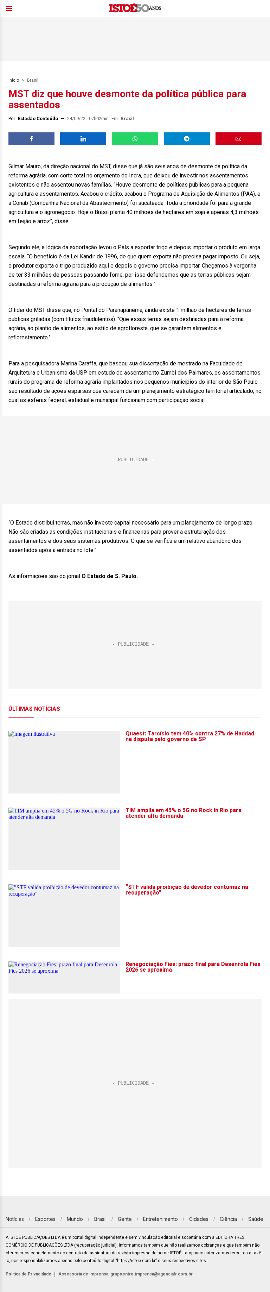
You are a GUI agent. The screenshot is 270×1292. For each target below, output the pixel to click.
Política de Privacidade (28, 1274)
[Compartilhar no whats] (135, 138)
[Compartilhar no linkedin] (83, 138)
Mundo (75, 1219)
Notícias (15, 1219)
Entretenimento (160, 1219)
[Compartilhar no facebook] (31, 138)
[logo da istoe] (135, 8)
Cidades (198, 1219)
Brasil (32, 80)
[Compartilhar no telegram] (187, 138)
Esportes (45, 1219)
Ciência (228, 1219)
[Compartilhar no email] (239, 138)
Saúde (255, 1219)
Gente (125, 1219)
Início (13, 80)
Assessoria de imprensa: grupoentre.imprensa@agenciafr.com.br (125, 1274)
